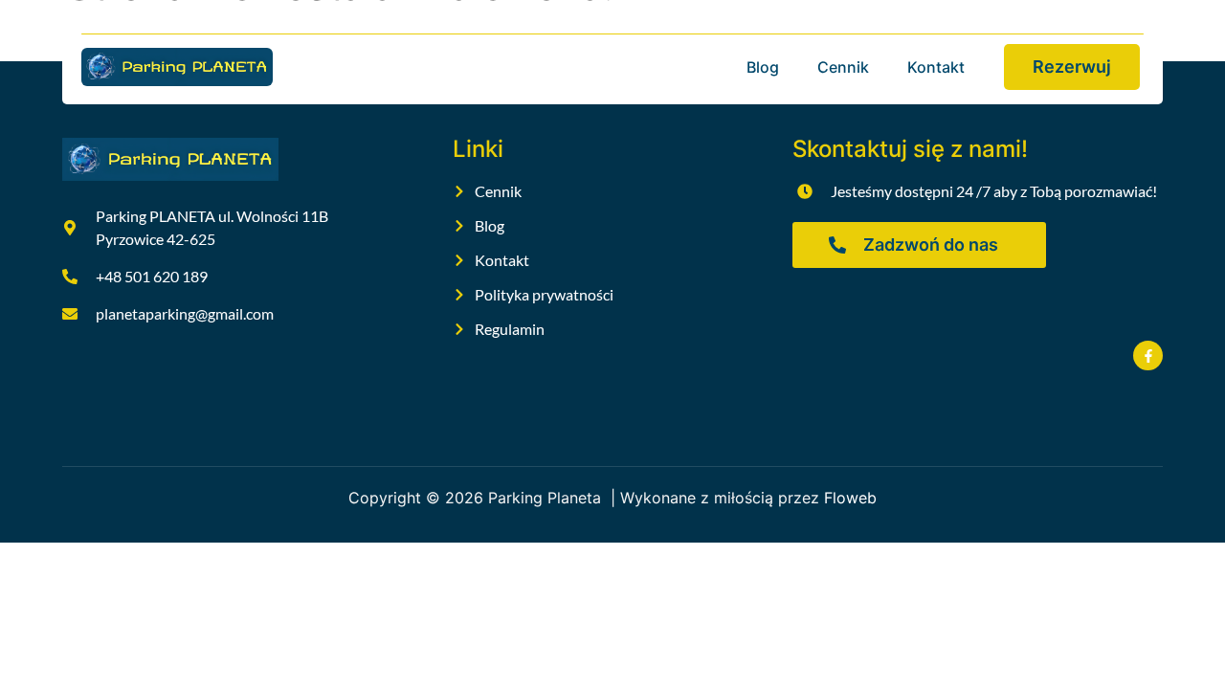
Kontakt (936, 67)
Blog (762, 67)
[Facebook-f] (1148, 355)
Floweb (850, 497)
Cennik (843, 67)
